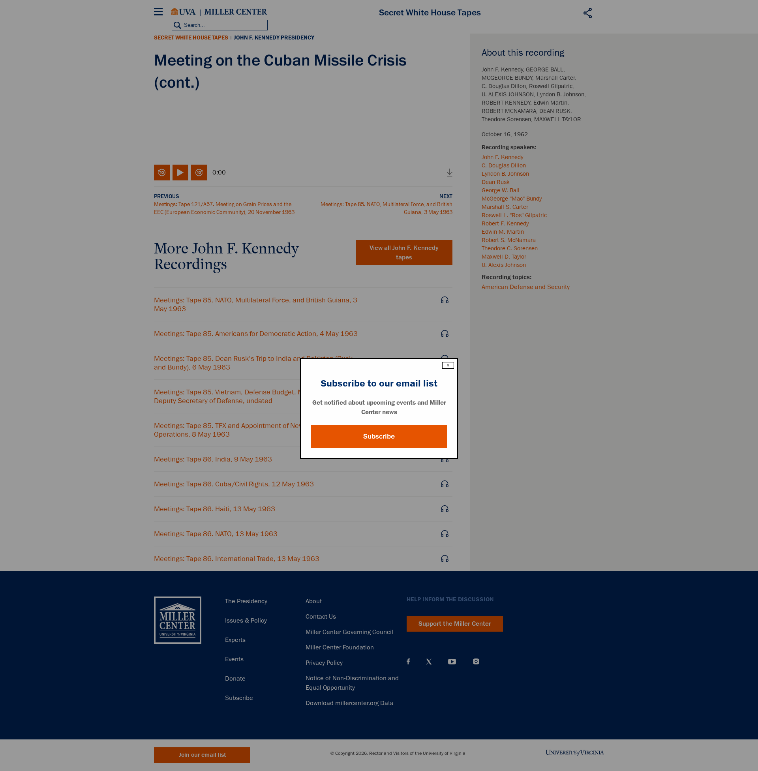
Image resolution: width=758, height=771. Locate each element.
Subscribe (379, 436)
